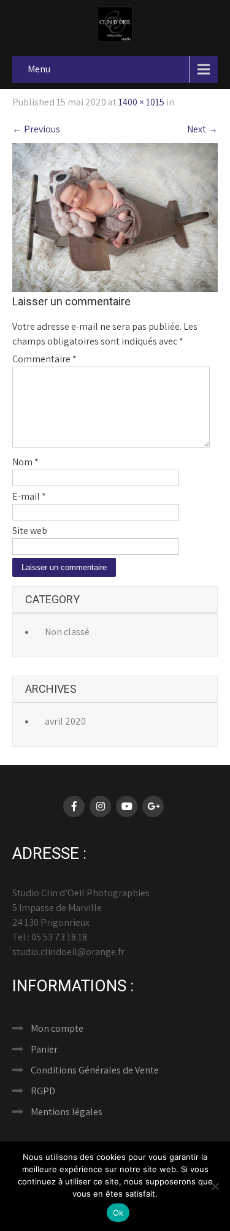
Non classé (67, 631)
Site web (29, 530)
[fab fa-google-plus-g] (153, 806)
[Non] (215, 1186)
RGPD (43, 1090)
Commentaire (44, 359)
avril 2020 (65, 721)
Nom (25, 461)
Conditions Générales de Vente (95, 1070)
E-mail (29, 496)
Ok (118, 1213)
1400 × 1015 (141, 102)
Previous (36, 129)
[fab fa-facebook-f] (74, 806)
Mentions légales (66, 1111)
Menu (39, 69)
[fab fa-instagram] (100, 806)
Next (202, 129)
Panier (44, 1049)
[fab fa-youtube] (126, 806)
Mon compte (57, 1028)
